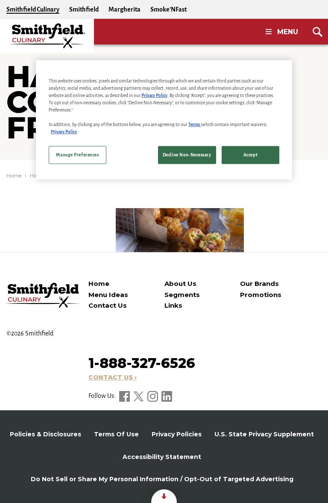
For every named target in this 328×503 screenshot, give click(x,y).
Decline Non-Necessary (187, 155)
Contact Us (107, 305)
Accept (250, 155)
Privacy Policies (177, 434)
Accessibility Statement (162, 457)
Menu (287, 32)
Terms (194, 124)
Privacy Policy (154, 95)
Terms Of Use (116, 434)
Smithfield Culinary (32, 9)
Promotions (260, 295)
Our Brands (259, 283)
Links (173, 305)
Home (13, 175)
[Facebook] (125, 395)
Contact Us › (112, 377)
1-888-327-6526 (141, 363)
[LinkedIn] (166, 395)
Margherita (124, 9)
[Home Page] (47, 36)
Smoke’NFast (168, 9)
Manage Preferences (77, 155)
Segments (182, 295)
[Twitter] (139, 395)
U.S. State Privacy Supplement (264, 434)
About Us (180, 283)
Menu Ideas (108, 295)
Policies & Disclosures (45, 434)
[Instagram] (153, 395)
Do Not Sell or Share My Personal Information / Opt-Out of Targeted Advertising (162, 479)
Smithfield (84, 9)
